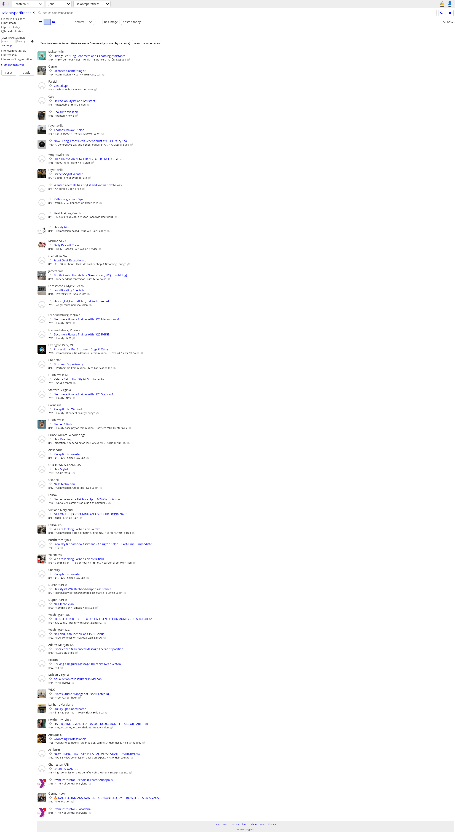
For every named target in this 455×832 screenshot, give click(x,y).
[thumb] (47, 22)
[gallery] (53, 22)
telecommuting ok (15, 50)
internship (10, 55)
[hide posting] (129, 59)
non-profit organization (18, 59)
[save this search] (450, 13)
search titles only (14, 18)
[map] (60, 22)
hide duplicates (13, 31)
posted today (12, 27)
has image (10, 23)
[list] (40, 22)
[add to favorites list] (50, 56)
